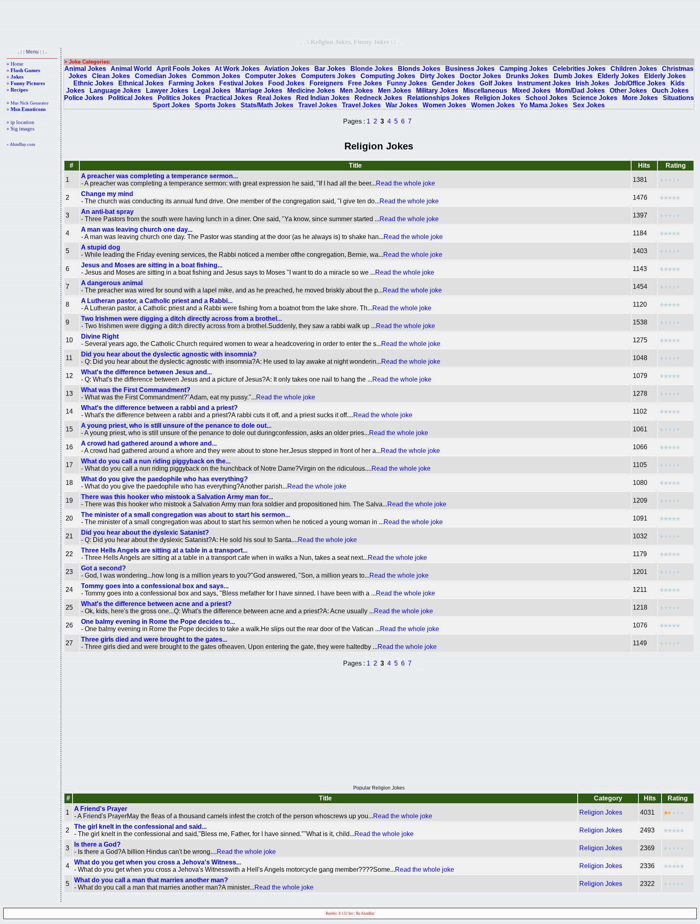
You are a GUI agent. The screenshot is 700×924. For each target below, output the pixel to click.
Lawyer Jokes (167, 90)
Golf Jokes (496, 83)
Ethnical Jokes (141, 83)
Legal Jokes (211, 90)
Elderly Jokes (618, 76)
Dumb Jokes (573, 76)
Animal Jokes (85, 68)
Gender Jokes (453, 83)
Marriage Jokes (258, 90)
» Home (14, 64)
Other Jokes (628, 90)
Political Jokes (130, 97)
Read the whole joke (405, 183)
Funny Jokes (407, 83)
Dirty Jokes (437, 76)
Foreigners (326, 83)
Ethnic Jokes (93, 83)
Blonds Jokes (419, 68)
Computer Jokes (270, 76)
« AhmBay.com (20, 144)
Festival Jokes (241, 83)
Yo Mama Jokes (544, 105)
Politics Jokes (179, 97)
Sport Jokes (171, 105)
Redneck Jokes (378, 97)
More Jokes (640, 97)
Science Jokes (594, 97)
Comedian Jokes (161, 76)
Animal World (131, 68)
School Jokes (546, 97)
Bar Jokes (330, 68)
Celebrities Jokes (579, 68)
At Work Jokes (237, 68)
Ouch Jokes (670, 90)
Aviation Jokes (286, 68)
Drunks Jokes (527, 76)
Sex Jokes (589, 105)
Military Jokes (437, 90)
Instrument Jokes (544, 83)
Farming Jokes (191, 83)
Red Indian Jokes (323, 97)
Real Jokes (274, 97)
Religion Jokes (498, 97)
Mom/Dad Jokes (580, 90)
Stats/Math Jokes (267, 105)
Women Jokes (444, 105)
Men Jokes (356, 90)
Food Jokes (286, 83)
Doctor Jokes (480, 76)
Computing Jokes (388, 76)
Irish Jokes (592, 83)
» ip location (20, 122)
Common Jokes (216, 76)
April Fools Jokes (183, 68)
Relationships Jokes (438, 97)
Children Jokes (633, 68)
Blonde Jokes (371, 68)
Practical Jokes (228, 97)
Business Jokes (470, 68)
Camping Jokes (523, 68)
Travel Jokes (317, 105)
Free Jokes (365, 83)
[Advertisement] (350, 19)
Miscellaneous (485, 90)
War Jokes (402, 105)
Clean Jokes (111, 76)
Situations (678, 97)
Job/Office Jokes (640, 83)
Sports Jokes (215, 105)
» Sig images (20, 129)
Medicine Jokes (311, 90)
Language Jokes (115, 90)
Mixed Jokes (531, 90)
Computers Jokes (328, 76)
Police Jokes (83, 97)
